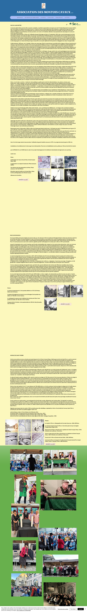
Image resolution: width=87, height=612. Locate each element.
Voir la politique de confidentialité (24, 610)
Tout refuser (73, 609)
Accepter (81, 609)
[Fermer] (85, 609)
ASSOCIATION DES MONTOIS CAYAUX (43, 12)
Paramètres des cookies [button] (63, 609)
